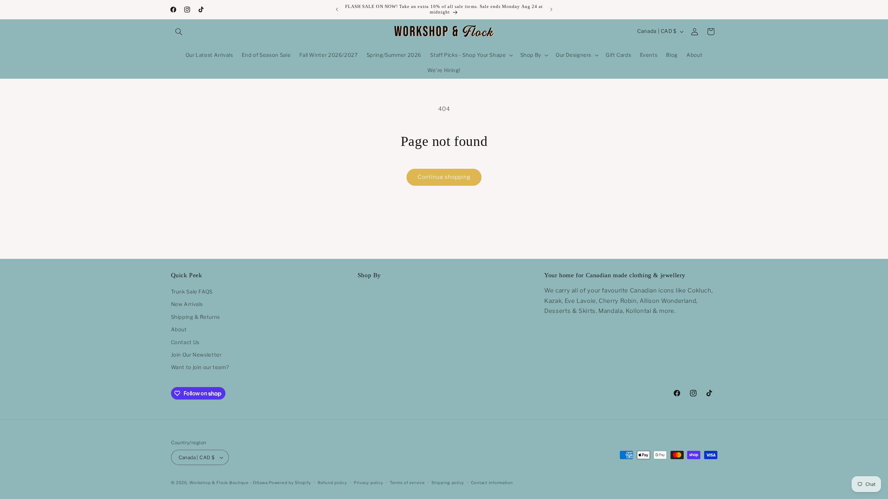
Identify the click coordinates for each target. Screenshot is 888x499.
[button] (179, 32)
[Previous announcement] (336, 9)
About (179, 329)
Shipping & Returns (195, 317)
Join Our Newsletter (196, 355)
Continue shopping (444, 177)
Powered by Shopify (290, 482)
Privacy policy (368, 482)
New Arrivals (187, 304)
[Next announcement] (551, 9)
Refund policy (332, 482)
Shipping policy (448, 482)
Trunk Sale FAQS (192, 292)
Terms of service (407, 482)
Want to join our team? (200, 367)
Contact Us (185, 342)
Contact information (492, 482)
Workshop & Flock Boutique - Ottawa (228, 482)
